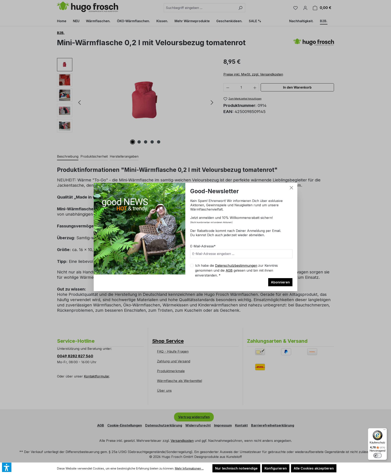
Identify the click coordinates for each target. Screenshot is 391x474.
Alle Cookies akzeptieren (314, 468)
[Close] (291, 187)
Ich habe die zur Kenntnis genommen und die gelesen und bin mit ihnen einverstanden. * (236, 270)
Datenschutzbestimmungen (236, 265)
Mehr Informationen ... (189, 468)
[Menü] (384, 430)
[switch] (377, 455)
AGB (229, 270)
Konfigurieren (276, 468)
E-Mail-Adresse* (203, 246)
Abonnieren (280, 282)
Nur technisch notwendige (236, 468)
